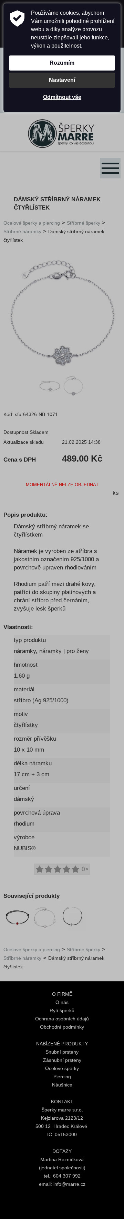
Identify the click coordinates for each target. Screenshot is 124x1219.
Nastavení (62, 80)
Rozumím (62, 63)
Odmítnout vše (62, 97)
